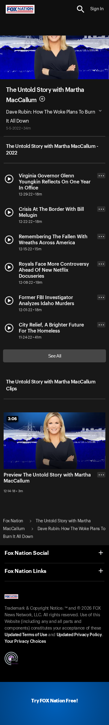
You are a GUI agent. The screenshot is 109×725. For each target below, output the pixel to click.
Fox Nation (13, 521)
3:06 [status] (12, 418)
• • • (101, 175)
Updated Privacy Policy (79, 635)
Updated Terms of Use (26, 635)
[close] (101, 499)
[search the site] (81, 9)
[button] (81, 9)
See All (54, 355)
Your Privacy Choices (25, 641)
